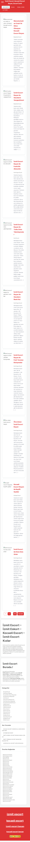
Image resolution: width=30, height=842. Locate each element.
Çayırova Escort (7, 707)
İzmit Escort (16, 238)
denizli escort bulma (7, 791)
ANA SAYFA (6, 7)
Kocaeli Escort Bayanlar (8, 696)
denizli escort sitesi (7, 777)
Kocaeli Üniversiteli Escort (9, 702)
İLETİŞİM (5, 10)
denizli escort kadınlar (8, 771)
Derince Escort (6, 710)
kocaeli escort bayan (15, 832)
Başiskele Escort (17, 37)
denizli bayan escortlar (8, 782)
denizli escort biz (7, 801)
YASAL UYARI (20, 7)
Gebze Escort (6, 704)
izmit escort (15, 814)
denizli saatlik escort (7, 773)
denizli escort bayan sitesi (9, 799)
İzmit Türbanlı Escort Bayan (11, 739)
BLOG (13, 7)
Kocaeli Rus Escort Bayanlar (9, 694)
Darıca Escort (6, 709)
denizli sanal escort (7, 768)
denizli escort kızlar (7, 769)
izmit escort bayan (15, 826)
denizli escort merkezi (8, 786)
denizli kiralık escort (7, 775)
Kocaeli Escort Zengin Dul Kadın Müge (14, 729)
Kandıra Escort (6, 715)
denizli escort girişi (7, 787)
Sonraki (20, 613)
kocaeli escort (15, 820)
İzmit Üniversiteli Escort (8, 699)
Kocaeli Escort (6, 691)
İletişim (5, 733)
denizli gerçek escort (7, 797)
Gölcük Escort (6, 713)
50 (15, 613)
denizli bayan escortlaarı (8, 784)
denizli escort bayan (7, 754)
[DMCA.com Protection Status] (15, 837)
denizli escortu (6, 765)
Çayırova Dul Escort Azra (10, 743)
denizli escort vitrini (7, 798)
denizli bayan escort (7, 756)
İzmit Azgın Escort (18, 172)
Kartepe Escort (17, 495)
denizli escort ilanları (7, 767)
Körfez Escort (6, 720)
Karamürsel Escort (7, 716)
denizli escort (6, 758)
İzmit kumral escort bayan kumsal (13, 735)
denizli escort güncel (7, 788)
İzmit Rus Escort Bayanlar (9, 701)
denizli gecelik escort (8, 772)
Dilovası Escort (6, 712)
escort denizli (6, 757)
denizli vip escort (7, 780)
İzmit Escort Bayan (7, 693)
